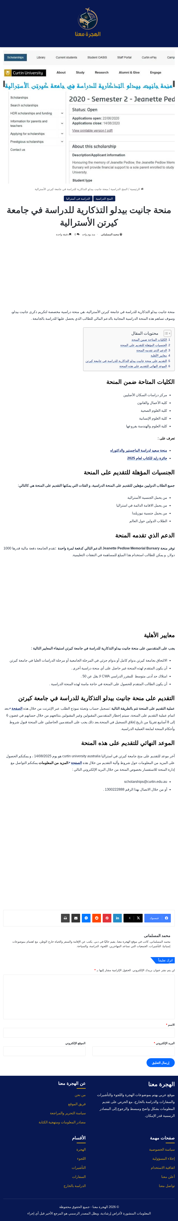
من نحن (80, 1095)
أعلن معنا (168, 1177)
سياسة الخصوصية (162, 1149)
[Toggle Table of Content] (165, 333)
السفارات (79, 1177)
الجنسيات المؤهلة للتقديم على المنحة (143, 345)
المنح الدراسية (119, 189)
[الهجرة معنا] (89, 23)
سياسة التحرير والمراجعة (68, 1113)
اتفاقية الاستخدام (163, 1167)
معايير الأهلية (159, 355)
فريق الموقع (77, 1104)
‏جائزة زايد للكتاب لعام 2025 (147, 458)
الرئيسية (135, 189)
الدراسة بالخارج (75, 1186)
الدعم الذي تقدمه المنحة (151, 350)
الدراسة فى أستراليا (78, 198)
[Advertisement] (89, 271)
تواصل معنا (167, 1186)
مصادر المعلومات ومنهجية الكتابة (62, 1122)
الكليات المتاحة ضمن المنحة (149, 339)
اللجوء (81, 1158)
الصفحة (15, 708)
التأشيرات (79, 1167)
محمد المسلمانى (110, 234)
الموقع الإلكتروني (75, 1043)
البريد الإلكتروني (164, 1043)
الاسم (170, 1024)
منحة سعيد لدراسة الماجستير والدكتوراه (138, 450)
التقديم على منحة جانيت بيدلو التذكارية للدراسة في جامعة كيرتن (126, 361)
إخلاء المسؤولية (163, 1158)
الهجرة (81, 1149)
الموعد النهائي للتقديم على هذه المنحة (143, 366)
